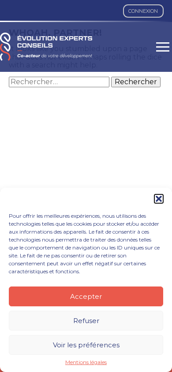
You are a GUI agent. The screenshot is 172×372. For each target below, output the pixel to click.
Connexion (143, 11)
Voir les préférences (86, 345)
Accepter (86, 296)
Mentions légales (86, 362)
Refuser (86, 320)
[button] (158, 198)
